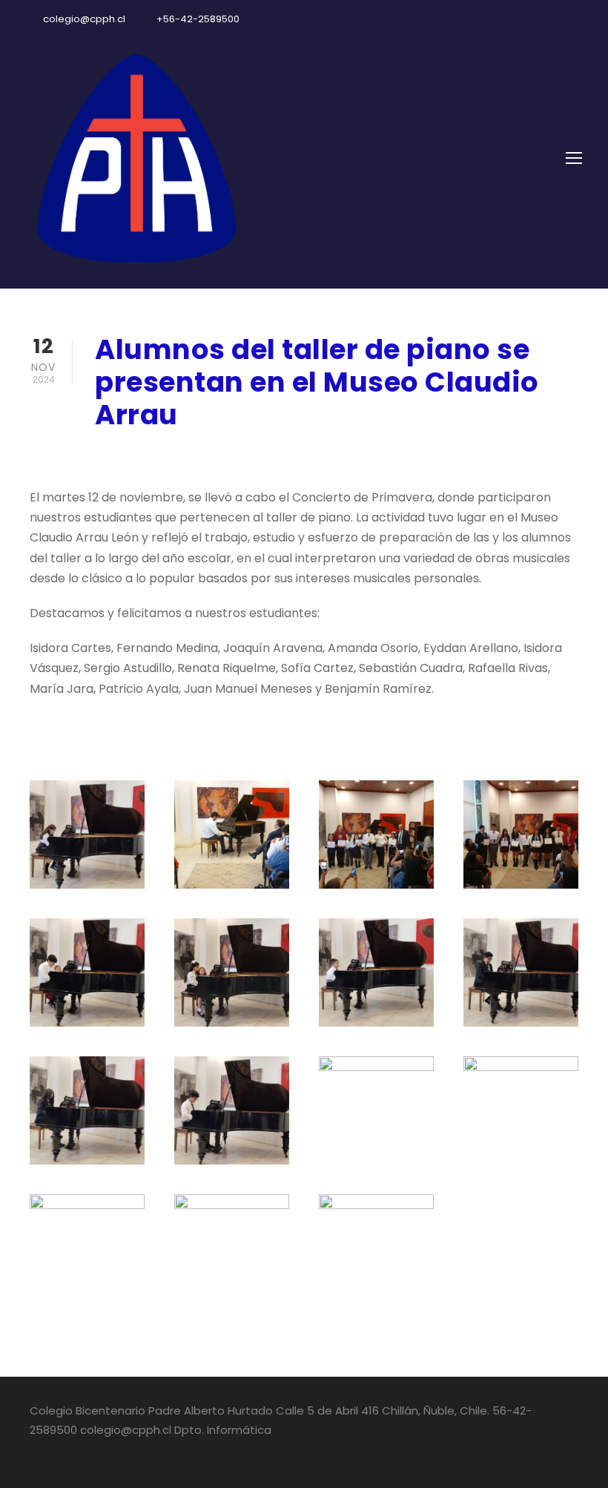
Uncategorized (278, 454)
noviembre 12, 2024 (151, 454)
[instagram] (578, 19)
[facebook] (526, 19)
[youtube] (552, 19)
